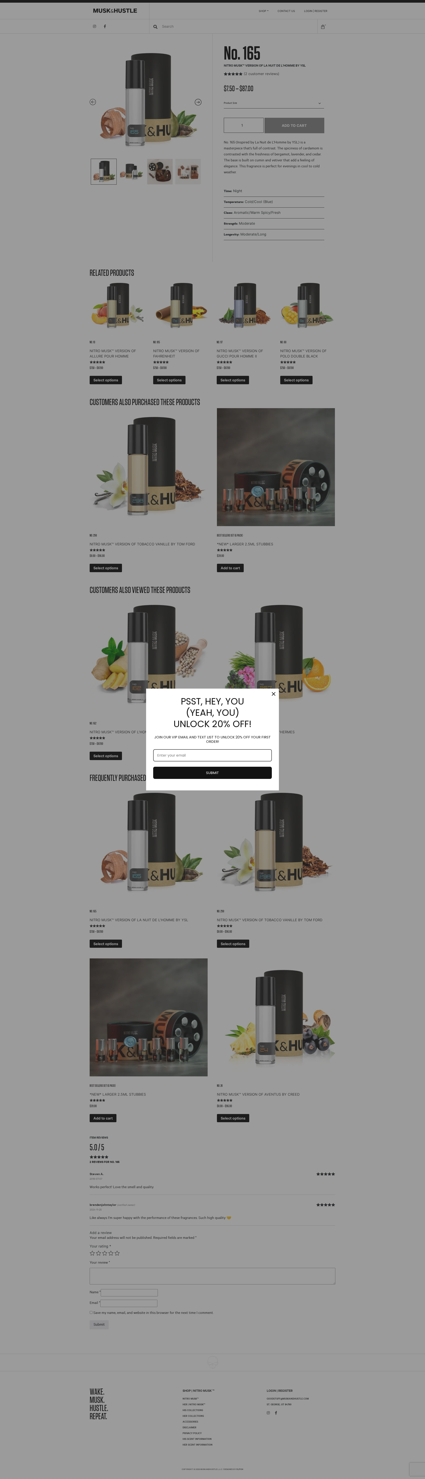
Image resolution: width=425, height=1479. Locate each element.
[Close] (273, 694)
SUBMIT (212, 772)
